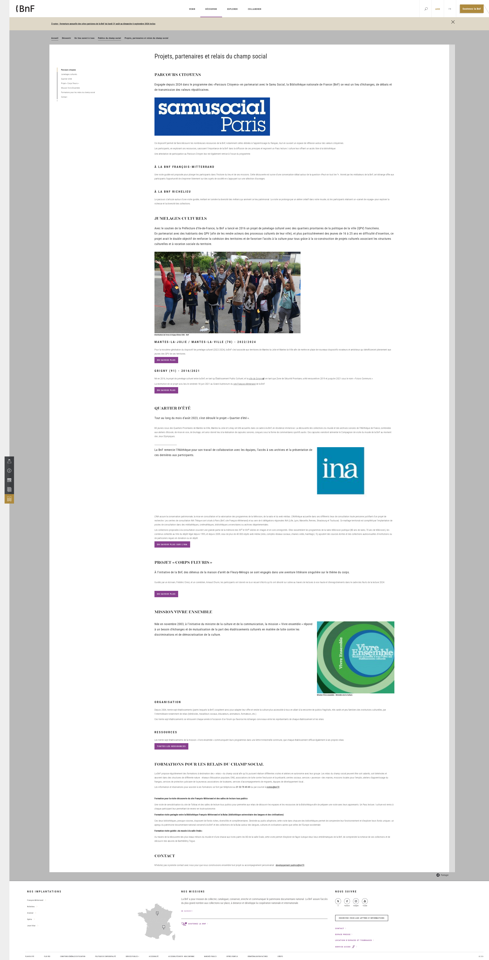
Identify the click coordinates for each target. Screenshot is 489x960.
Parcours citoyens (68, 69)
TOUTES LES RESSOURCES (171, 746)
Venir (192, 9)
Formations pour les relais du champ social (78, 92)
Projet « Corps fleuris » (70, 83)
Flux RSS (47, 956)
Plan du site (29, 956)
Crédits (280, 956)
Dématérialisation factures (258, 956)
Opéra (29, 919)
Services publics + (132, 956)
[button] (9, 470)
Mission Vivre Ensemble (70, 88)
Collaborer (254, 9)
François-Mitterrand (35, 900)
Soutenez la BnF (472, 8)
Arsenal (30, 913)
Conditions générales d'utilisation (72, 956)
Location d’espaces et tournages (353, 940)
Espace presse (343, 934)
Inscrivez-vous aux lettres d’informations (361, 918)
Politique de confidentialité (105, 956)
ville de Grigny (255, 378)
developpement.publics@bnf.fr (290, 865)
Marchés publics (210, 956)
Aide (437, 9)
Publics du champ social (109, 38)
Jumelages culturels (69, 74)
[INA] (355, 480)
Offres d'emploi (232, 956)
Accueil (54, 38)
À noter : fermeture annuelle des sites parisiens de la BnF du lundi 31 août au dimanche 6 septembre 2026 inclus (103, 23)
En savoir (186, 911)
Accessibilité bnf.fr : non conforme (181, 956)
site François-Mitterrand (244, 383)
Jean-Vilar (31, 925)
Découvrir (211, 9)
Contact (64, 97)
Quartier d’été (66, 78)
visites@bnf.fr (273, 786)
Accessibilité (153, 956)
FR (450, 9)
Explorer (232, 9)
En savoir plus (166, 360)
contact (339, 928)
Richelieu (31, 906)
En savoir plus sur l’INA (172, 544)
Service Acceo (343, 947)
